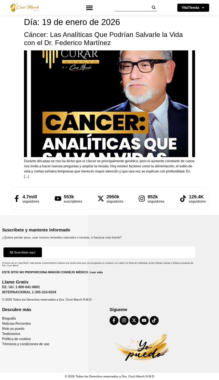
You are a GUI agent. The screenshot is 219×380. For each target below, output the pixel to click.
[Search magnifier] (153, 7)
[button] (89, 7)
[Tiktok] (154, 320)
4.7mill (29, 196)
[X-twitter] (134, 320)
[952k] (141, 198)
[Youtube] (144, 320)
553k (69, 196)
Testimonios (11, 334)
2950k (113, 196)
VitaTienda (190, 7)
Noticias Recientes (16, 323)
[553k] (58, 198)
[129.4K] (183, 198)
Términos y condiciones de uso (25, 344)
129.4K (196, 196)
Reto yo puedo (13, 328)
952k (153, 196)
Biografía (9, 318)
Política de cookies (16, 339)
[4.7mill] (16, 198)
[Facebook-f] (114, 320)
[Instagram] (124, 320)
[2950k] (100, 198)
